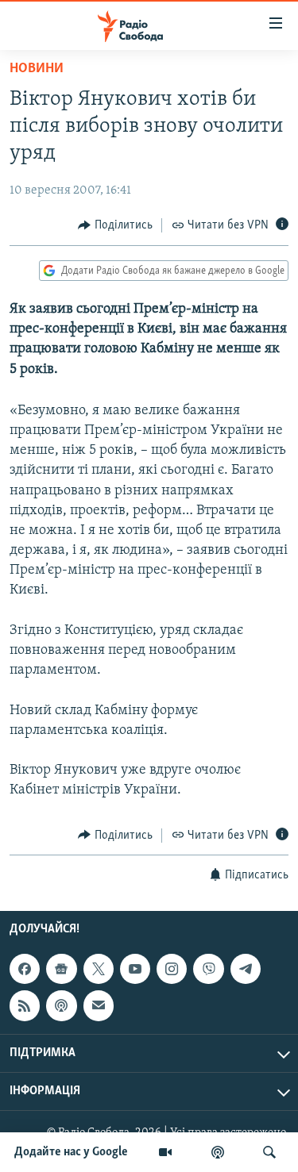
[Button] (115, 225)
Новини (37, 69)
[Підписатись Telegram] (245, 969)
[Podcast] (61, 1005)
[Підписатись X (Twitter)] (98, 969)
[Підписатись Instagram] (172, 969)
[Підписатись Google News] (61, 969)
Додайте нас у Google (71, 1152)
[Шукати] (269, 1152)
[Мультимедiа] (165, 1152)
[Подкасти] (218, 1152)
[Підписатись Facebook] (25, 969)
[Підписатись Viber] (208, 969)
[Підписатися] (98, 1005)
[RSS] (25, 1005)
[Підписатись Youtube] (135, 969)
